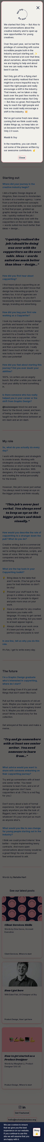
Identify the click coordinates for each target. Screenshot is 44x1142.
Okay (36, 1132)
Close (22, 157)
